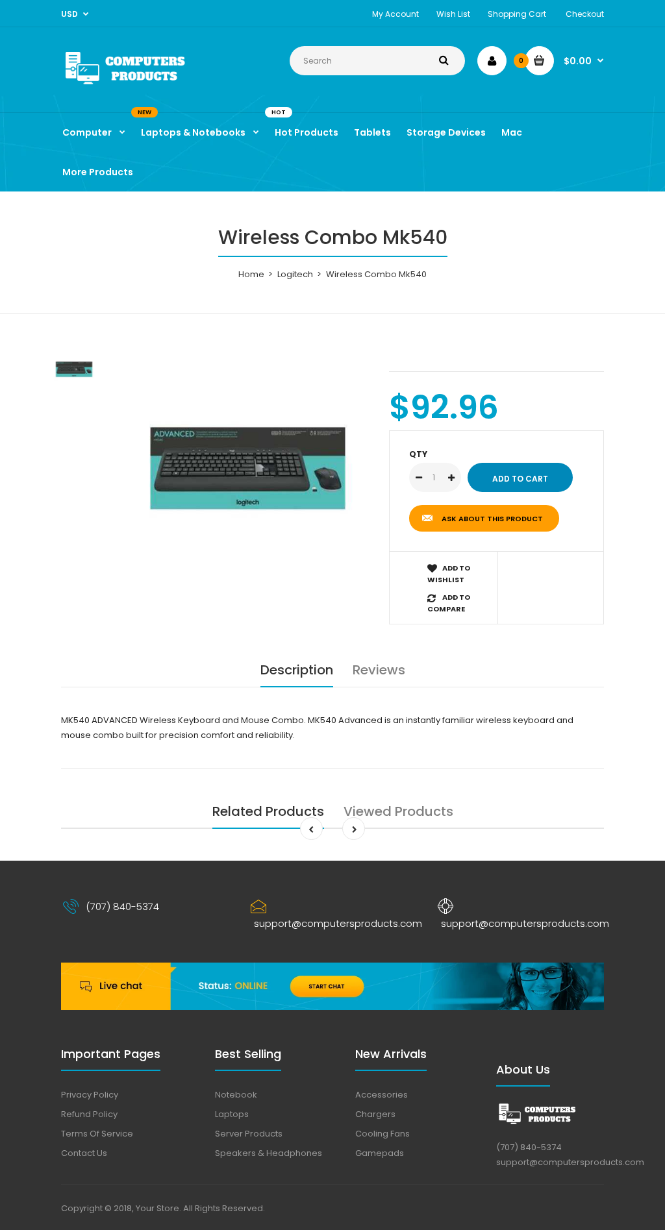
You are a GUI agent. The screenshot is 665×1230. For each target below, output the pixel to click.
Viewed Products (398, 811)
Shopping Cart (517, 13)
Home (251, 274)
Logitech (295, 274)
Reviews (379, 670)
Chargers (375, 1114)
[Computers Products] (145, 85)
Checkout (585, 13)
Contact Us (84, 1153)
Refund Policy (89, 1114)
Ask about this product (492, 518)
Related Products (268, 811)
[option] (248, 468)
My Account (395, 13)
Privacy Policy (89, 1095)
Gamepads (379, 1153)
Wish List (453, 13)
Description (296, 670)
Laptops (232, 1114)
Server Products (248, 1133)
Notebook (236, 1095)
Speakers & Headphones (268, 1153)
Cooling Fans (382, 1133)
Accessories (381, 1095)
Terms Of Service (97, 1133)
